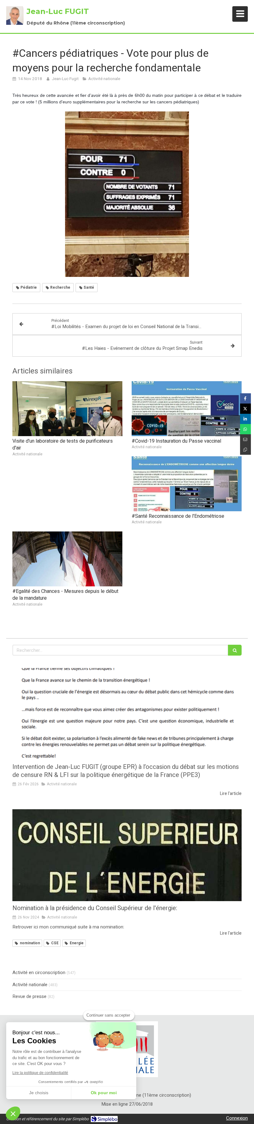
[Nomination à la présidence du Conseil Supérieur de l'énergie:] (127, 855)
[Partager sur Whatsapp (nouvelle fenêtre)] (245, 429)
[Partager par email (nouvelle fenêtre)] (245, 439)
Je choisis (38, 1092)
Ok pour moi (104, 1092)
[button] (13, 1113)
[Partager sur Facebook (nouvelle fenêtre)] (245, 398)
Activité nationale (29, 985)
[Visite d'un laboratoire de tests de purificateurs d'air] (67, 408)
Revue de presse (29, 996)
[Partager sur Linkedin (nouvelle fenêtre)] (245, 419)
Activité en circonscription (38, 972)
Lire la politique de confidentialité (40, 1073)
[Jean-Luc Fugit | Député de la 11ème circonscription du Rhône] (15, 15)
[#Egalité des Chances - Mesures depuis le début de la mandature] (67, 559)
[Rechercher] (235, 650)
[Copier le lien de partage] (245, 450)
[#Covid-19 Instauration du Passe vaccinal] (187, 408)
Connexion (237, 1118)
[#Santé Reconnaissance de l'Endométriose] (187, 484)
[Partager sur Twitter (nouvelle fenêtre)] (245, 409)
